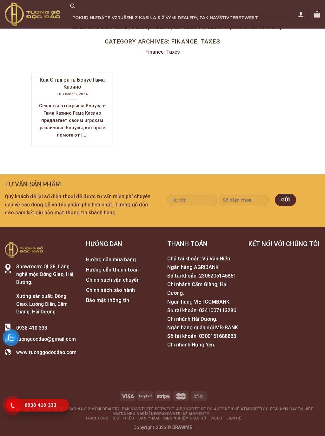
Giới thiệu (116, 37)
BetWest (246, 17)
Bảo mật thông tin (107, 300)
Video (225, 37)
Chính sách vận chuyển (113, 280)
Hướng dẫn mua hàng (111, 260)
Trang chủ (86, 37)
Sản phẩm (146, 37)
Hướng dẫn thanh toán (112, 270)
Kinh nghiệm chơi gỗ (188, 37)
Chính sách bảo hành (110, 290)
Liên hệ (245, 37)
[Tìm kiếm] (72, 6)
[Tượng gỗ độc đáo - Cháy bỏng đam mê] (33, 14)
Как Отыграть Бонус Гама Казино (72, 83)
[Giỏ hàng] (317, 14)
